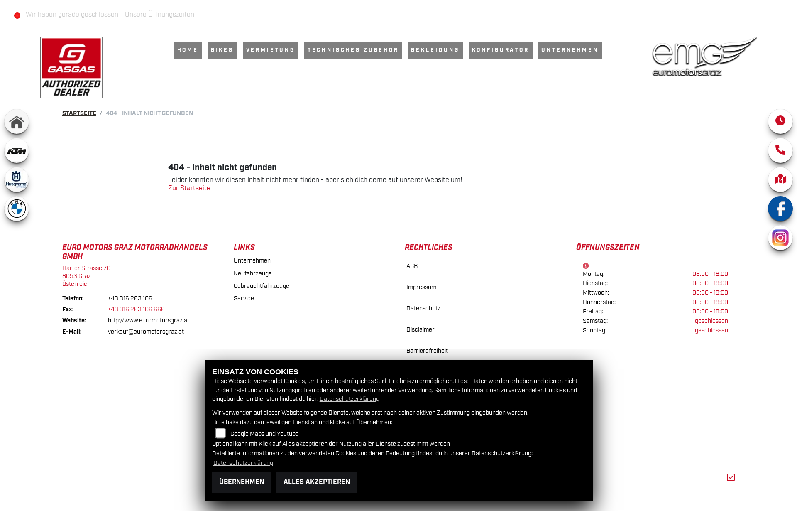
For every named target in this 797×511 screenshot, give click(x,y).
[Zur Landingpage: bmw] (16, 208)
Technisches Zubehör (353, 50)
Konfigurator (500, 50)
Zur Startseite (189, 188)
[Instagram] (780, 237)
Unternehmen (569, 50)
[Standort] (780, 179)
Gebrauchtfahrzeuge (261, 286)
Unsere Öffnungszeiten (159, 14)
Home (187, 50)
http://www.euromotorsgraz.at (148, 320)
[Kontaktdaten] (780, 150)
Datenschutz (423, 308)
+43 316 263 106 (130, 298)
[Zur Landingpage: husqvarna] (16, 179)
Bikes (222, 50)
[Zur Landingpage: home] (16, 121)
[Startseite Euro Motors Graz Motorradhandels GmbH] (704, 56)
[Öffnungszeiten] (780, 121)
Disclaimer (420, 330)
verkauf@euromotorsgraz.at (146, 332)
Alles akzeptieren (317, 482)
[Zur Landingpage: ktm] (16, 150)
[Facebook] (780, 208)
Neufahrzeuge (253, 274)
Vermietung (270, 50)
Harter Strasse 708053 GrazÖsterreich (86, 275)
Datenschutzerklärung (349, 399)
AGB (412, 266)
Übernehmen (241, 482)
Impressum (421, 287)
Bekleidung (435, 50)
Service (244, 298)
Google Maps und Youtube (264, 434)
